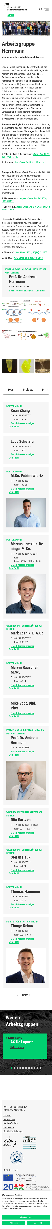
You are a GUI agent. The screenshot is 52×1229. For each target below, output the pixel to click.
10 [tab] (37, 1068)
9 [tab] (34, 1068)
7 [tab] (29, 1068)
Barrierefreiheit (10, 1123)
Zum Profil (40, 290)
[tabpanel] (25, 1046)
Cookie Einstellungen (13, 1131)
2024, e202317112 (24, 200)
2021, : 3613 (28, 258)
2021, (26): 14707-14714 (26, 208)
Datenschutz (9, 1119)
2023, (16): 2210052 (32, 252)
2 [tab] (14, 1068)
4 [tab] (20, 1068)
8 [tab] (31, 1068)
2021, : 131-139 (29, 162)
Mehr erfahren (17, 1047)
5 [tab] (23, 1068)
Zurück (11, 15)
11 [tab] (40, 1068)
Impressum (8, 1127)
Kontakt (7, 1115)
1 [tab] (11, 1068)
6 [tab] (26, 1068)
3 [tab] (17, 1068)
